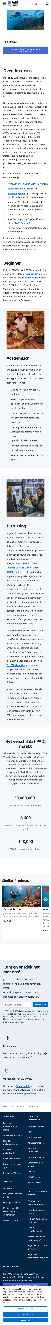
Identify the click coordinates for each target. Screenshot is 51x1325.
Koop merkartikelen (12, 1158)
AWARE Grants (34, 1182)
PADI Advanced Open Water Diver (26, 183)
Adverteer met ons (36, 1143)
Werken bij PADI (10, 1220)
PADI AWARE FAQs (36, 1157)
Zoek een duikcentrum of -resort (10, 1126)
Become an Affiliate (12, 1173)
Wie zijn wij (8, 1188)
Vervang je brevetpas (13, 1135)
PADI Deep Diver (16, 193)
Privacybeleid (23, 1086)
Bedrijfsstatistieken (36, 1126)
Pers (30, 1131)
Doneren (32, 1171)
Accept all (25, 1320)
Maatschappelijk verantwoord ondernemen (10, 1211)
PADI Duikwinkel (34, 273)
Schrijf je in (40, 1004)
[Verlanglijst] (42, 4)
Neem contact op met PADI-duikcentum (25, 50)
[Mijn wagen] (47, 4)
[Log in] (36, 4)
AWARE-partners (35, 1177)
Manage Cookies (25, 1308)
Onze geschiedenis (12, 1202)
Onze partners (34, 1137)
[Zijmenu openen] (4, 3)
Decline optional (25, 1314)
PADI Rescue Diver (25, 223)
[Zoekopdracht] (31, 4)
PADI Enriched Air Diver (20, 188)
